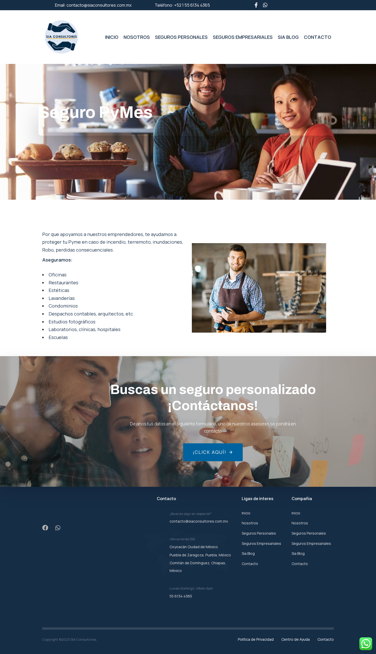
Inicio (111, 37)
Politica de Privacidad (256, 639)
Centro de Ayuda (295, 639)
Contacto (317, 37)
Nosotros (137, 37)
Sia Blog (288, 37)
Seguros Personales (181, 37)
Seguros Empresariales (243, 37)
